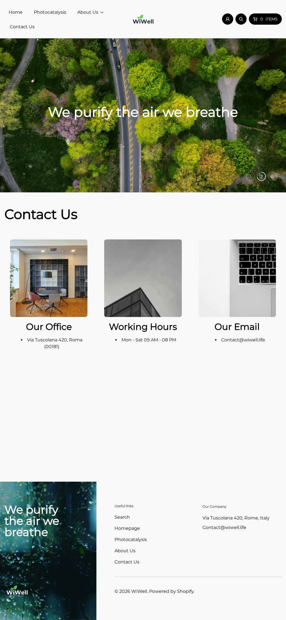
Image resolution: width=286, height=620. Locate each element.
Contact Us (127, 562)
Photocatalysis (131, 539)
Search (122, 517)
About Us (125, 550)
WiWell (139, 591)
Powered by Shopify (171, 591)
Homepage (127, 528)
